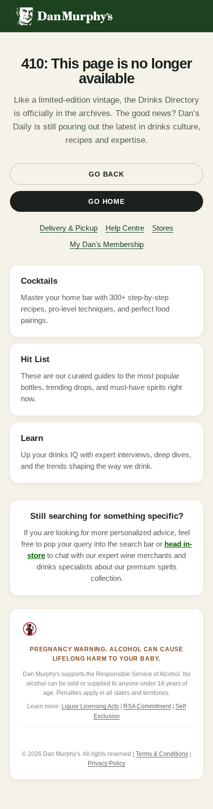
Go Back (106, 174)
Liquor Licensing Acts (90, 706)
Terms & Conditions (162, 753)
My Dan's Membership (107, 244)
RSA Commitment (147, 706)
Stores (162, 228)
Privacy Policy (106, 763)
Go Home (106, 201)
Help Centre (125, 228)
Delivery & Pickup (69, 228)
